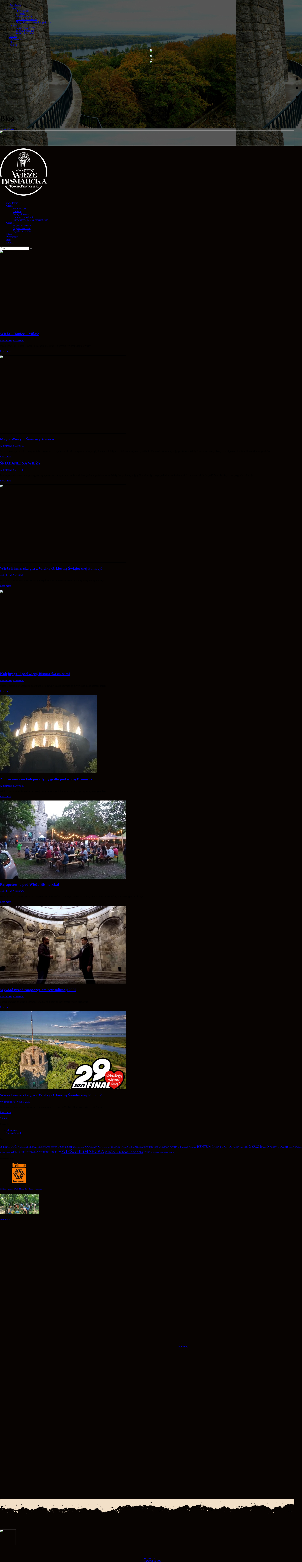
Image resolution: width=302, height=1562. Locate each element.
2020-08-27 (18, 680)
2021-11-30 (18, 470)
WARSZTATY (5, 1152)
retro (241, 1147)
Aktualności (6, 340)
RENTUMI (205, 1146)
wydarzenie (164, 1152)
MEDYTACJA (164, 1147)
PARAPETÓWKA (176, 1147)
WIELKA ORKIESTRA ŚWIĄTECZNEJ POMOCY (36, 1152)
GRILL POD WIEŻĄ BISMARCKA (125, 1147)
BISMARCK (34, 1147)
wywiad (171, 1152)
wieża (139, 1151)
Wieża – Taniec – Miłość (19, 334)
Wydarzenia (6, 1101)
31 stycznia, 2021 (21, 1101)
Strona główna (7, 129)
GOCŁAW (91, 1146)
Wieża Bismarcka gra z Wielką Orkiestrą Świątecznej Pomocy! (51, 568)
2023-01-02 (18, 446)
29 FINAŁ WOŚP (8, 1147)
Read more (5, 351)
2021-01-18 (18, 575)
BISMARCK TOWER (49, 1147)
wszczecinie (155, 1152)
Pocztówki (192, 1147)
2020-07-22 (18, 891)
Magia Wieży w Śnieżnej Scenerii (27, 439)
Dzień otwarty (79, 1147)
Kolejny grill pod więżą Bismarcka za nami (35, 674)
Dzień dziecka (66, 1146)
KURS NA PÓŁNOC (150, 1147)
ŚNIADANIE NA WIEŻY (20, 463)
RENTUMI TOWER (226, 1146)
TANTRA (273, 1147)
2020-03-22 (18, 996)
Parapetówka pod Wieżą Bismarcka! (29, 884)
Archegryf (23, 1147)
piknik (185, 1147)
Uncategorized (13, 1133)
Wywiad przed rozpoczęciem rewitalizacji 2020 (38, 990)
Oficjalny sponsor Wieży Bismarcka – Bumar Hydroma (21, 1189)
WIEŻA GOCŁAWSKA (120, 1151)
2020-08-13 (18, 785)
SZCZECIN (259, 1146)
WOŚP (146, 1152)
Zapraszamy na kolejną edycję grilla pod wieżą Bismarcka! (48, 779)
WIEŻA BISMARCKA (83, 1151)
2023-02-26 (18, 340)
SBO (246, 1147)
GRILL (102, 1146)
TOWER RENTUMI (290, 1146)
